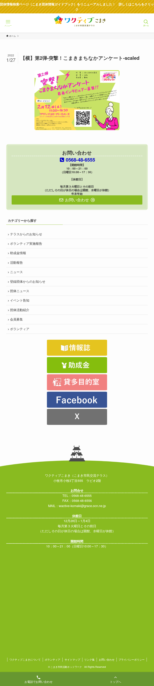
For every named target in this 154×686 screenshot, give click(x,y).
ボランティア (19, 329)
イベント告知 (19, 300)
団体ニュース (19, 291)
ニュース (16, 272)
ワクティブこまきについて (25, 659)
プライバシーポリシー (132, 659)
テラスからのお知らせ (26, 234)
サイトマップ (72, 659)
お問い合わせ (106, 659)
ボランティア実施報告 (26, 243)
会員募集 (16, 319)
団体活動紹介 (19, 310)
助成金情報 (18, 253)
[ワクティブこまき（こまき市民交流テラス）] (77, 27)
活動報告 (16, 262)
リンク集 (89, 659)
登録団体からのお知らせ (27, 281)
